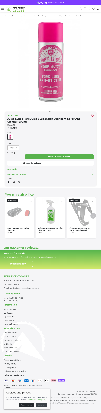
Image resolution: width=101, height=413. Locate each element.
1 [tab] (50, 112)
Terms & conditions (12, 360)
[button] (2, 9)
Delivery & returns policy (15, 371)
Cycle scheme (10, 336)
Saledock (7, 388)
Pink (9, 132)
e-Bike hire (9, 344)
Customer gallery (11, 351)
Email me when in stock (59, 157)
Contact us (8, 313)
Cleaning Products (12, 16)
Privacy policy (10, 364)
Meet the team (10, 309)
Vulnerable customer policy (16, 375)
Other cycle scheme (13, 340)
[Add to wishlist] (31, 200)
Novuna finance (11, 324)
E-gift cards (9, 320)
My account (9, 317)
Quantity (11, 152)
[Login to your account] (80, 9)
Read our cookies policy (37, 400)
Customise (41, 405)
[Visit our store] (85, 9)
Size (9, 143)
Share (10, 178)
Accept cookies (26, 405)
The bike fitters (10, 333)
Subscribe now (18, 264)
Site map (39, 385)
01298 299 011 (13, 284)
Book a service (10, 348)
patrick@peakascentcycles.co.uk (24, 288)
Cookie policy (10, 367)
